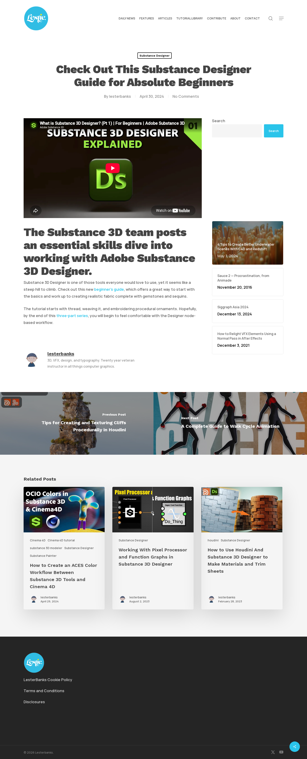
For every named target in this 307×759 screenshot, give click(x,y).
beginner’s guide (109, 289)
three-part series (72, 315)
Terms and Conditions (44, 690)
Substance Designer (155, 55)
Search (218, 120)
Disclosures (34, 701)
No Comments (186, 96)
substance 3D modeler (46, 548)
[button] (281, 18)
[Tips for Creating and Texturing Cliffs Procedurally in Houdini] (77, 423)
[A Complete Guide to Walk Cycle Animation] (230, 423)
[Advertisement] (247, 179)
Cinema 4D (38, 540)
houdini (213, 540)
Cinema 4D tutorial (61, 540)
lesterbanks (120, 96)
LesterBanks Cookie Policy (48, 679)
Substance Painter (43, 556)
